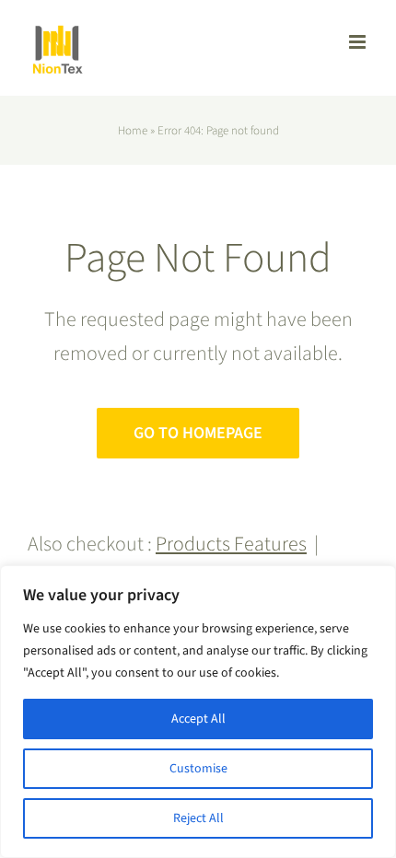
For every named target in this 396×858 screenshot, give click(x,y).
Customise (198, 768)
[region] (198, 711)
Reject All (198, 818)
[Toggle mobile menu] (358, 42)
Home (132, 130)
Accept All (198, 719)
